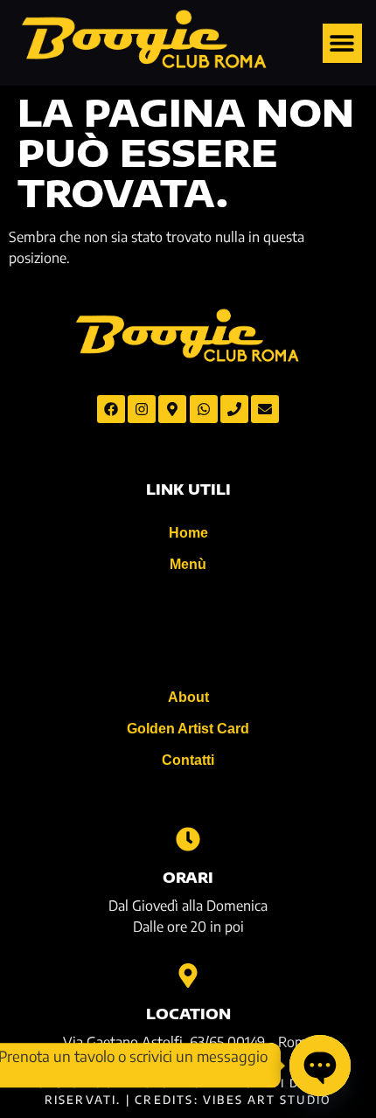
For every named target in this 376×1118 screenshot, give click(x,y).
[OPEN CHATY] (320, 1065)
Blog (188, 630)
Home (188, 532)
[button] (342, 43)
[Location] (188, 975)
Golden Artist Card (188, 728)
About (188, 697)
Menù (188, 564)
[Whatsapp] (204, 409)
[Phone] (234, 409)
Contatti (188, 760)
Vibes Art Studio (267, 1100)
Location (188, 1014)
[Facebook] (111, 409)
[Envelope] (265, 409)
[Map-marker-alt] (172, 409)
